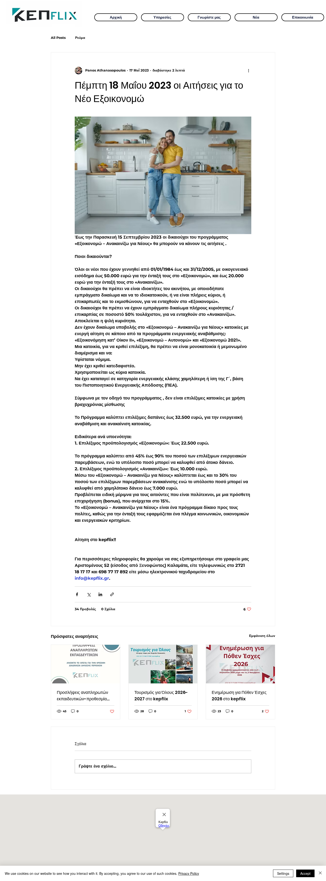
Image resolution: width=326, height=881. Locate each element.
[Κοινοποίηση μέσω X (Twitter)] (88, 594)
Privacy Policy (188, 873)
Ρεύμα (80, 38)
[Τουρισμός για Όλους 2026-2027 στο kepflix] (163, 664)
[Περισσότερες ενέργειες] (248, 70)
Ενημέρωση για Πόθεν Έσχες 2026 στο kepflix (239, 695)
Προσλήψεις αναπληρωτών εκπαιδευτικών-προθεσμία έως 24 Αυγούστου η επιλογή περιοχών (84, 695)
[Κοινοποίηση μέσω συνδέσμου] (112, 594)
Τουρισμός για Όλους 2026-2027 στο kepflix (161, 695)
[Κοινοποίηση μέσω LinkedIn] (100, 594)
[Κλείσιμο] (320, 873)
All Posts (58, 38)
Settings (283, 873)
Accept (305, 873)
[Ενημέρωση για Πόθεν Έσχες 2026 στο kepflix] (240, 664)
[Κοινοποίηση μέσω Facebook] (77, 594)
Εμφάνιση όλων (262, 636)
